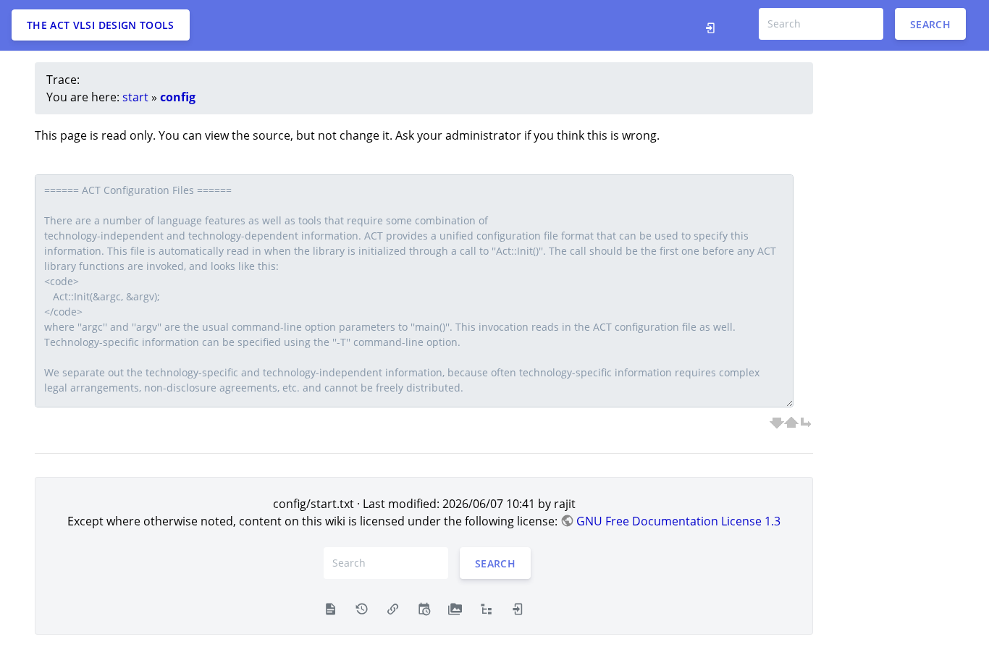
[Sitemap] (486, 608)
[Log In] (714, 25)
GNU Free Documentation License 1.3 (678, 521)
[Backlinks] (393, 608)
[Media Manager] (455, 608)
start (135, 97)
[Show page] (330, 608)
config (177, 97)
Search (930, 23)
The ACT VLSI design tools (100, 25)
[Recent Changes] (424, 608)
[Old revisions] (362, 608)
